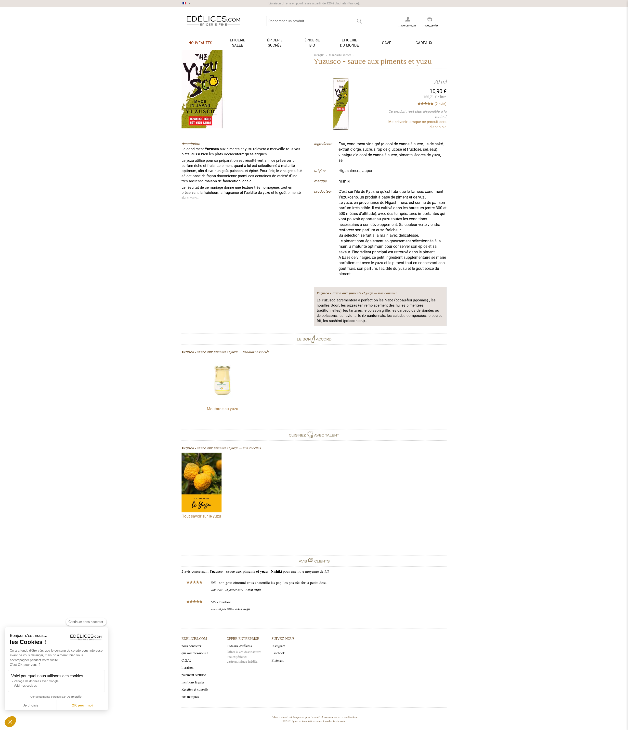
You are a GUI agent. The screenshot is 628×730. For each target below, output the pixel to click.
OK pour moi (82, 705)
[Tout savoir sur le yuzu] (202, 483)
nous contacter (191, 645)
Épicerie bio (312, 43)
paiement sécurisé (194, 674)
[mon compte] (407, 19)
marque (319, 54)
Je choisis (30, 705)
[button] (10, 722)
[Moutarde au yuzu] (222, 400)
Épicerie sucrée (275, 43)
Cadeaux (424, 43)
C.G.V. (186, 660)
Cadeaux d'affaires (239, 645)
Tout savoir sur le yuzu (201, 516)
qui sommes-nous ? (195, 653)
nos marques (190, 696)
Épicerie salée (237, 43)
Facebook (278, 653)
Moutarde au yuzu (222, 409)
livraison (188, 667)
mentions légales (193, 682)
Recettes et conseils (195, 689)
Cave (386, 43)
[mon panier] (430, 19)
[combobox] (315, 21)
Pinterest (278, 660)
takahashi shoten (340, 54)
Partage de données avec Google (36, 681)
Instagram (278, 645)
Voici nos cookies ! (26, 685)
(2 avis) (440, 104)
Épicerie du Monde (349, 43)
